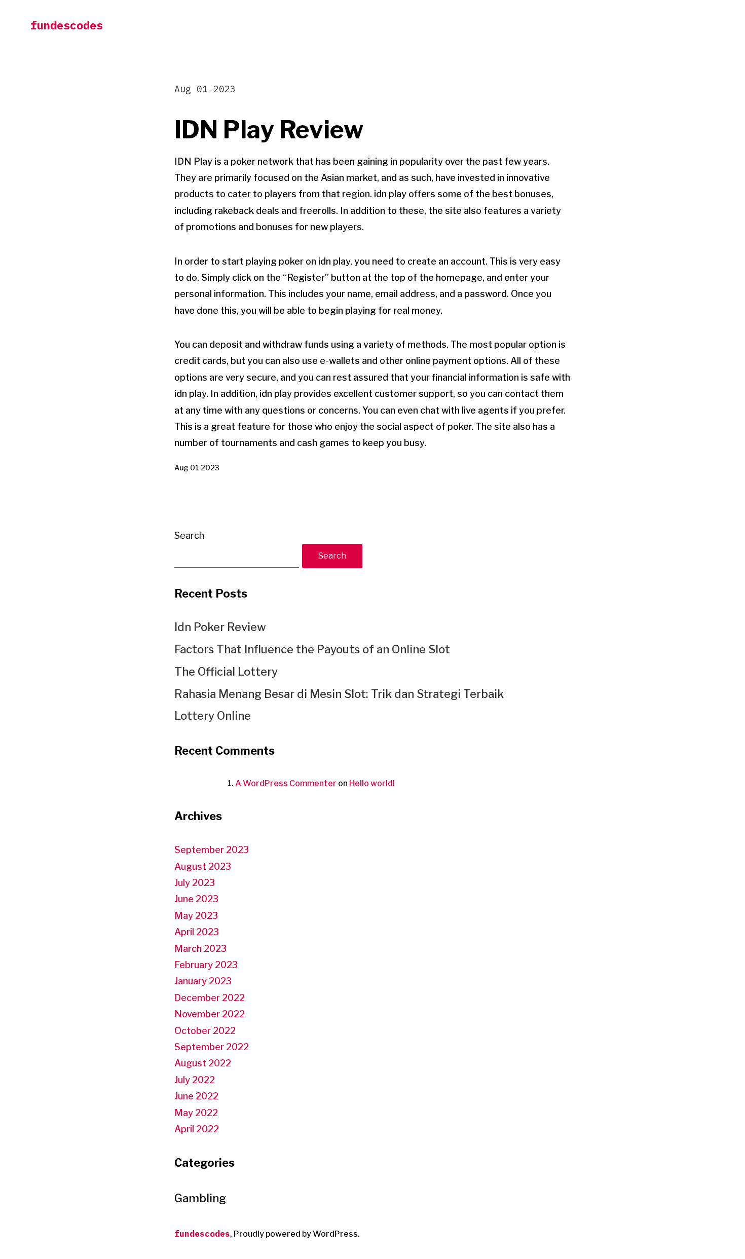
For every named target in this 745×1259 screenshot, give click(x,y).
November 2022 (209, 1014)
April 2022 (196, 1129)
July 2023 (194, 882)
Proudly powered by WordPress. (297, 1234)
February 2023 (206, 964)
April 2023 (196, 932)
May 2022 (196, 1112)
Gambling (200, 1198)
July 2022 (194, 1080)
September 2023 (211, 849)
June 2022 (196, 1096)
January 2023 (203, 981)
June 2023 (196, 899)
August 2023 (202, 866)
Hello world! (372, 783)
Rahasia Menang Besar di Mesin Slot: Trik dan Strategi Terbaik (339, 693)
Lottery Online (212, 715)
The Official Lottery (226, 671)
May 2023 (196, 915)
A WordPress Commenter (286, 783)
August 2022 (202, 1063)
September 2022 (211, 1047)
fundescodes (66, 25)
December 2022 (209, 997)
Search (189, 535)
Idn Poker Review (220, 627)
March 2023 (200, 948)
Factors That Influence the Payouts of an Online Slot (312, 649)
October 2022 (205, 1030)
